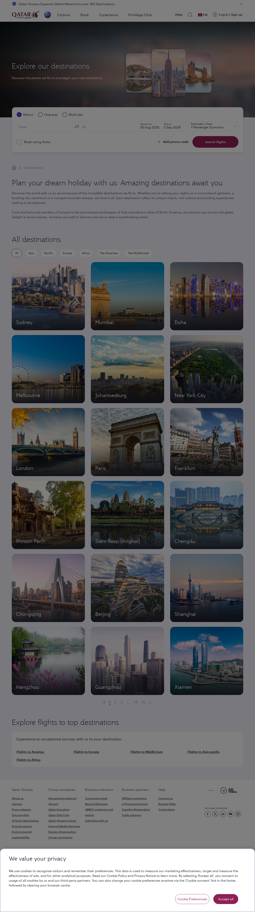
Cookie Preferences (192, 899)
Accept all (225, 899)
